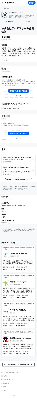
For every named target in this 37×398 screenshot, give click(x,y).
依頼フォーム (30, 230)
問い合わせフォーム (7, 189)
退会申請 (3, 390)
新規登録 (31, 3)
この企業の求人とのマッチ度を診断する (19, 364)
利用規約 (3, 387)
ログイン (18, 95)
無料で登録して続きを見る (18, 91)
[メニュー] (2, 3)
